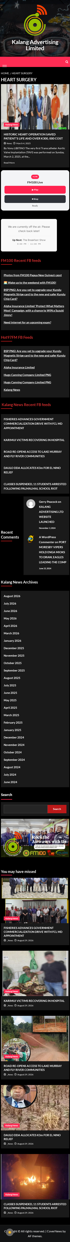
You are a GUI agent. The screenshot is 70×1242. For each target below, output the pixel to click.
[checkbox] (9, 1232)
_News (10, 940)
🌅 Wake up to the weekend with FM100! (30, 282)
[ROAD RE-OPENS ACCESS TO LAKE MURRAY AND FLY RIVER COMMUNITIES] (35, 1038)
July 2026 (10, 603)
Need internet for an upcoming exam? (27, 322)
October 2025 (13, 663)
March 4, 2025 (23, 143)
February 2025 (13, 722)
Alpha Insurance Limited (19, 367)
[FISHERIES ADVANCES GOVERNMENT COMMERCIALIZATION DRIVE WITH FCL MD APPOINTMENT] (35, 900)
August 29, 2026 (25, 940)
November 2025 (14, 655)
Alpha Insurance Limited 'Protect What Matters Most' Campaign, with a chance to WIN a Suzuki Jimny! (34, 310)
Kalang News (11, 124)
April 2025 (10, 707)
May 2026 (10, 618)
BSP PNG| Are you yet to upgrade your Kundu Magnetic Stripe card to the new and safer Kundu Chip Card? (35, 294)
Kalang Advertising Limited (35, 45)
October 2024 (13, 752)
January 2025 (12, 730)
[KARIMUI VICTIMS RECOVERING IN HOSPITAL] (35, 973)
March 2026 (11, 633)
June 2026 (10, 611)
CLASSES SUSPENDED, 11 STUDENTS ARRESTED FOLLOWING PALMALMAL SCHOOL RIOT (35, 486)
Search (6, 794)
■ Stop (35, 199)
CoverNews (54, 1231)
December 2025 (14, 648)
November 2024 (14, 744)
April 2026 (10, 625)
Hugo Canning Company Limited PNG (27, 374)
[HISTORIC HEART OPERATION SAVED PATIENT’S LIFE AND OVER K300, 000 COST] (35, 106)
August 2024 (12, 767)
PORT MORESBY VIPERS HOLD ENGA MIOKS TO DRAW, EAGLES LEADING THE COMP (52, 552)
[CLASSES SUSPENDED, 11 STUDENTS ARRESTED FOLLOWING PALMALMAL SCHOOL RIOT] (35, 1176)
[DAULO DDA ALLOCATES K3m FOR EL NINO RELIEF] (35, 1107)
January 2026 (12, 640)
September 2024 (14, 759)
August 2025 (12, 678)
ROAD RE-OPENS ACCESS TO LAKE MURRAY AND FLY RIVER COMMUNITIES (33, 454)
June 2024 (10, 782)
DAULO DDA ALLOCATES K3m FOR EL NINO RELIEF (32, 470)
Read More (9, 162)
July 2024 (10, 774)
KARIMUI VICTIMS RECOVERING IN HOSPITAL (34, 440)
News (9, 143)
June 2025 (10, 692)
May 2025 (10, 700)
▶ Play (35, 189)
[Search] (67, 62)
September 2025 (14, 670)
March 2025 (11, 715)
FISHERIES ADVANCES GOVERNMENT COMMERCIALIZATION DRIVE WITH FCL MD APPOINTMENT (33, 423)
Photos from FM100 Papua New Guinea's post (33, 275)
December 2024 (14, 737)
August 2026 (12, 596)
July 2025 (10, 685)
